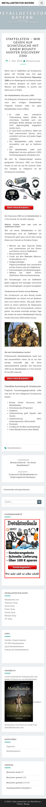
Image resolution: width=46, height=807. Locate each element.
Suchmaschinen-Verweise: (18, 788)
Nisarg (26, 804)
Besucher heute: (13, 772)
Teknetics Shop (11, 603)
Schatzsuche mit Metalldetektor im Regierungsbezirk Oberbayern (23, 474)
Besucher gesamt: (14, 783)
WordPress (35, 802)
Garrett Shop (10, 613)
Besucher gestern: (14, 778)
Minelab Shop (10, 616)
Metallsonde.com (12, 600)
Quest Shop (10, 606)
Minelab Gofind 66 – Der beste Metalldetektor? (23, 462)
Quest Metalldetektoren (14, 647)
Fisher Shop (10, 609)
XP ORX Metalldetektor (14, 643)
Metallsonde (33, 61)
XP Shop (8, 619)
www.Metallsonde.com (14, 728)
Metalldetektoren (14, 448)
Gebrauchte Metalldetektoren (17, 650)
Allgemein (10, 747)
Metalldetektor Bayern (18, 3)
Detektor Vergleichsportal (15, 640)
